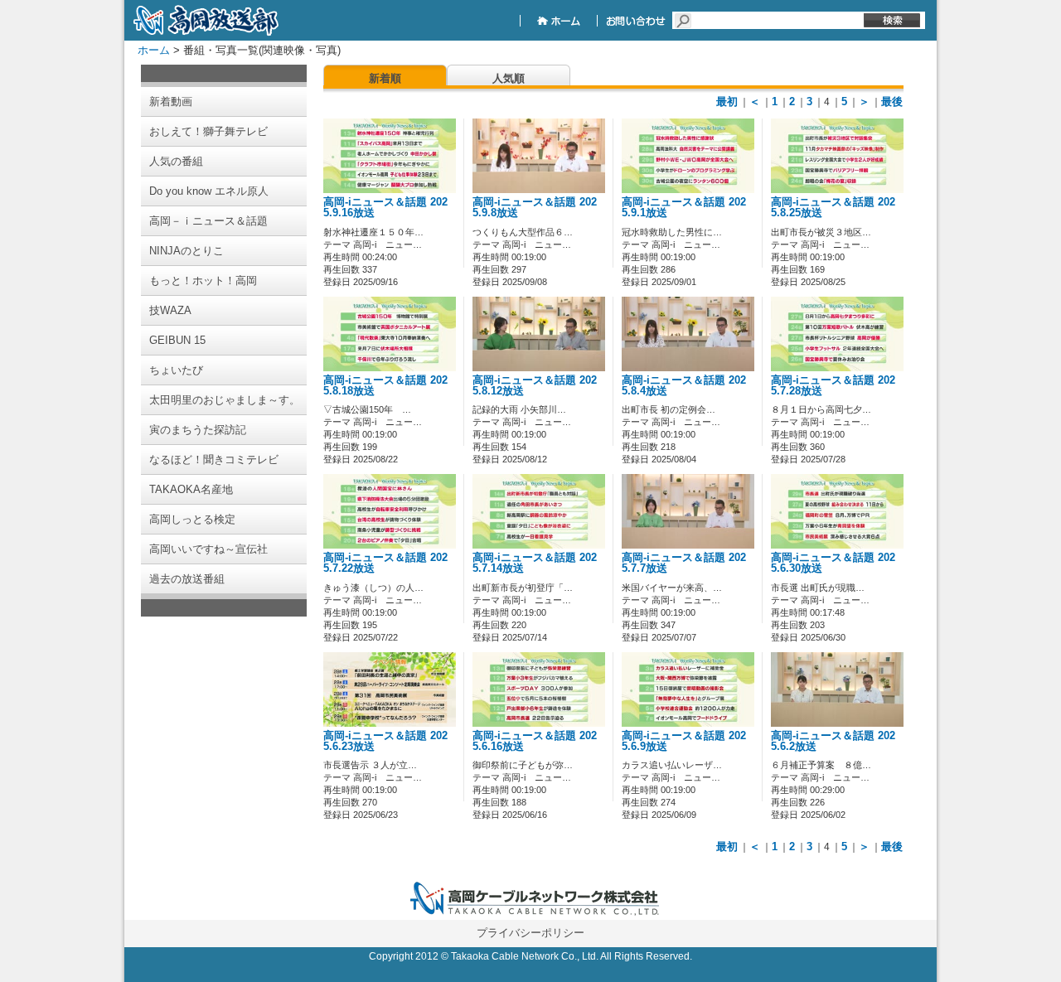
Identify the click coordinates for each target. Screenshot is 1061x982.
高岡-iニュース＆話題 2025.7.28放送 (833, 386)
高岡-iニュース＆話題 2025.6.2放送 (833, 741)
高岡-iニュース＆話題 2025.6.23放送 (385, 741)
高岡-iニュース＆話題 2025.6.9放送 (684, 741)
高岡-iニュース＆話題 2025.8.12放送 (534, 386)
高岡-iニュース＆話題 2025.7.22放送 (385, 563)
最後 (892, 101)
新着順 (385, 78)
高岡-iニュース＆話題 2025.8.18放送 (385, 386)
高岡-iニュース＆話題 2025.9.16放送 (385, 207)
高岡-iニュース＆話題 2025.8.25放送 (833, 207)
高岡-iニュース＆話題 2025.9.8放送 (534, 207)
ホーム (154, 50)
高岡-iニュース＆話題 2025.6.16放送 (534, 741)
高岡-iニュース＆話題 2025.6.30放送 (833, 563)
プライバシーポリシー (530, 932)
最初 (727, 101)
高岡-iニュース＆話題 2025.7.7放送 (684, 563)
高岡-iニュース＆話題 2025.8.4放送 (684, 386)
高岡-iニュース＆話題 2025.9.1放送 (684, 207)
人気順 (508, 78)
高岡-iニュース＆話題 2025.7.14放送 (534, 563)
